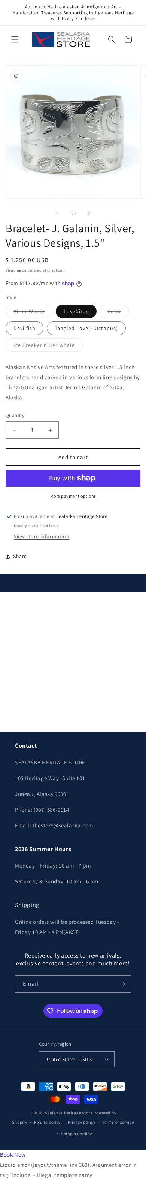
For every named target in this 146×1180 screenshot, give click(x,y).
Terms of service (118, 1122)
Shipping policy (76, 1133)
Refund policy (47, 1122)
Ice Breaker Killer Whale (48, 346)
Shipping (13, 270)
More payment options (73, 496)
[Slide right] (89, 212)
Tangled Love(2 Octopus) (86, 328)
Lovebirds (76, 311)
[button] (15, 39)
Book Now (13, 1154)
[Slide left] (56, 212)
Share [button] (20, 556)
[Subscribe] (122, 984)
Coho (118, 313)
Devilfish (24, 328)
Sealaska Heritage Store (68, 1112)
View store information (41, 536)
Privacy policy (81, 1122)
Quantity (15, 415)
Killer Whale (32, 313)
